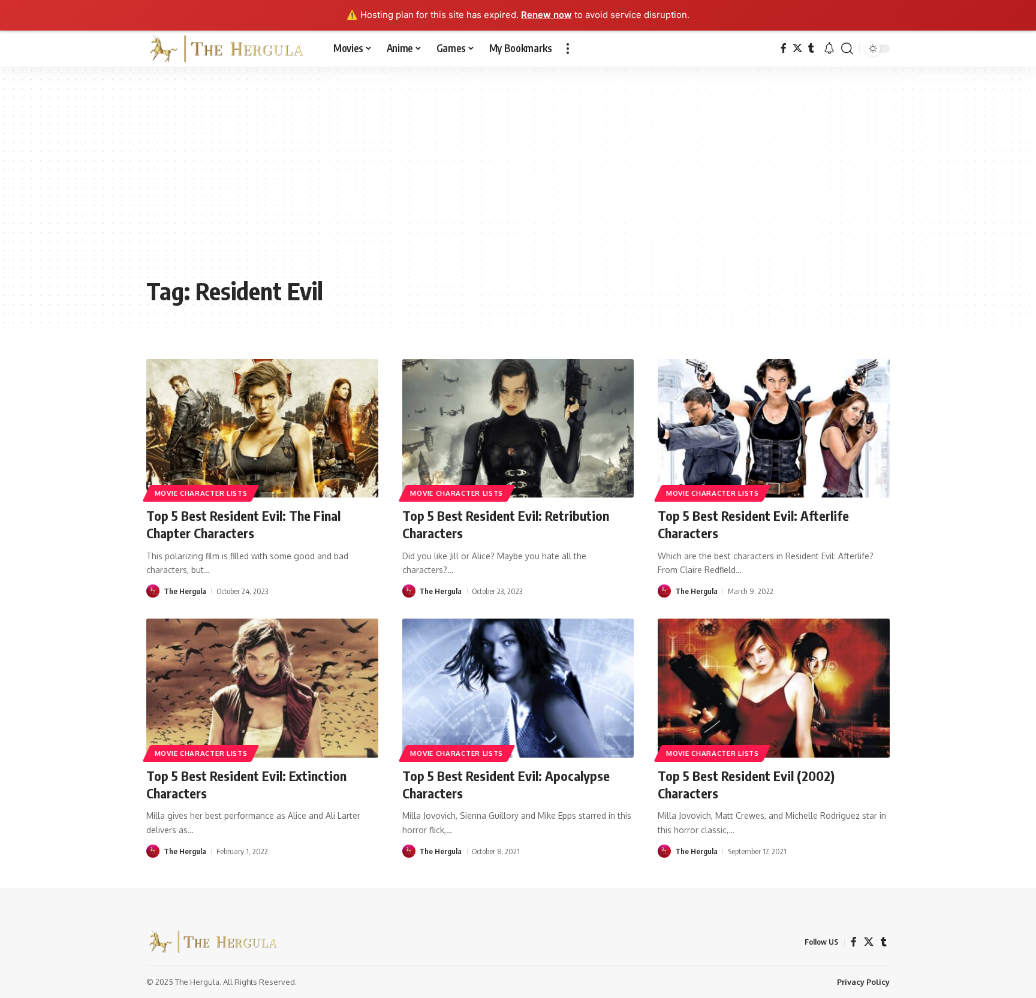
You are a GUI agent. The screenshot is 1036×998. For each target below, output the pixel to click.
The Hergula (185, 591)
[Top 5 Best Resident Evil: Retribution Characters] (518, 428)
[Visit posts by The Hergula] (152, 591)
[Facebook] (784, 48)
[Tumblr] (811, 48)
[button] (567, 49)
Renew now (546, 14)
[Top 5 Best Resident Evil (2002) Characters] (774, 688)
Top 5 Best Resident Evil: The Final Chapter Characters (243, 524)
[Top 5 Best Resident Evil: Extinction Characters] (262, 688)
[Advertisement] (518, 180)
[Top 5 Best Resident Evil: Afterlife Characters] (774, 428)
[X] (797, 48)
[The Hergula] (230, 49)
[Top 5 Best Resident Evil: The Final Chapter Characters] (262, 428)
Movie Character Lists (201, 493)
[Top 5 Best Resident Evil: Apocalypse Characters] (518, 688)
